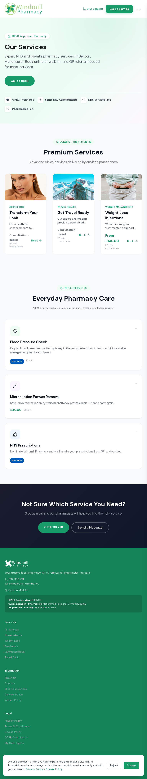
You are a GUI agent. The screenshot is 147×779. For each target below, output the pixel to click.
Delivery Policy (14, 694)
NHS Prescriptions (16, 689)
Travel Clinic (12, 657)
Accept (131, 765)
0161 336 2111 (95, 9)
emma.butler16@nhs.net (23, 583)
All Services (12, 629)
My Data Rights (14, 743)
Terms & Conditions (17, 726)
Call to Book (20, 81)
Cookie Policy (13, 732)
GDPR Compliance (16, 737)
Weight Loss (12, 640)
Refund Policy (13, 700)
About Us (10, 678)
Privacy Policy (13, 720)
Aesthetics (11, 646)
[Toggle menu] (139, 8)
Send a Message (90, 527)
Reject (114, 765)
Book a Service (119, 9)
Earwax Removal (15, 651)
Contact (10, 683)
